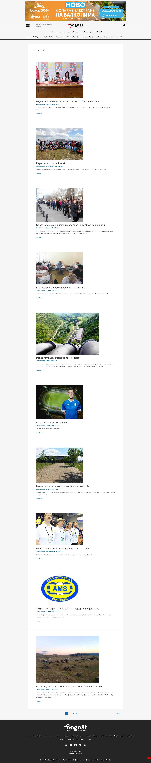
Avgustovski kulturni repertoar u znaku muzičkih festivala (67, 101)
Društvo (29, 37)
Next (118, 713)
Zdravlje (91, 37)
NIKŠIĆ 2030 (71, 37)
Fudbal (48, 425)
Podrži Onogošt (80, 739)
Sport (57, 37)
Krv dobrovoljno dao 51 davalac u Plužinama (60, 287)
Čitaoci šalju (120, 37)
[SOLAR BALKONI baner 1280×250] (75, 11)
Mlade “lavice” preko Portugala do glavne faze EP (63, 548)
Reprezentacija (50, 551)
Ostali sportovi (50, 166)
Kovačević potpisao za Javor (52, 422)
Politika (51, 37)
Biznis (45, 37)
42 (76, 713)
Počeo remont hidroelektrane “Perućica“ (58, 357)
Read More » (39, 113)
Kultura (63, 37)
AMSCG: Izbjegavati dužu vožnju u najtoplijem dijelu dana (67, 608)
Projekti (89, 739)
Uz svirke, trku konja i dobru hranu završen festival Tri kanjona (70, 686)
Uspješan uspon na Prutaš (50, 163)
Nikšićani (88, 736)
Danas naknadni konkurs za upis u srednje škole (62, 486)
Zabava (85, 37)
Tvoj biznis (99, 37)
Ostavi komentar (40, 104)
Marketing (62, 739)
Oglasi (78, 37)
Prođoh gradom (37, 37)
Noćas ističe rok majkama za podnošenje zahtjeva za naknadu (70, 224)
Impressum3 (71, 739)
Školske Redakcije (109, 37)
